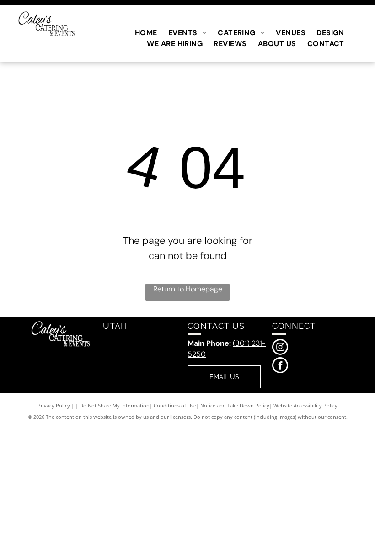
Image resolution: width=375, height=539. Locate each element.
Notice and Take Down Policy (234, 405)
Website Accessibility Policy (305, 405)
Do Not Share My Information (115, 405)
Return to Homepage (187, 289)
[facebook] (280, 366)
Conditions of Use (175, 405)
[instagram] (280, 348)
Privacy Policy (54, 405)
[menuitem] (146, 32)
